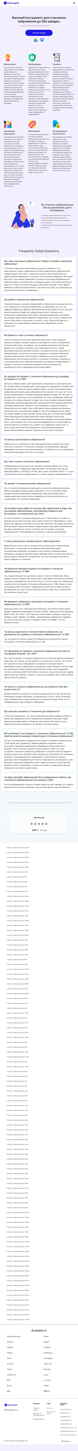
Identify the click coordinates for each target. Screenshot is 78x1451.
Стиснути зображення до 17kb (17, 1125)
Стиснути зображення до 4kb (16, 1086)
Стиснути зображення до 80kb (17, 1203)
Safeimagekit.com (22, 1441)
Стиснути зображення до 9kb (16, 1100)
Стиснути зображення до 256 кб (17, 1261)
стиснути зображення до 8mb (16, 1042)
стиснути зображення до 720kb (17, 930)
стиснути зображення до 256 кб (17, 847)
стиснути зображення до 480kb (17, 984)
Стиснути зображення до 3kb (16, 1081)
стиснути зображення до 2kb (16, 1062)
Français (47, 1347)
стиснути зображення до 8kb (16, 959)
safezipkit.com (65, 1413)
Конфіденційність (38, 1419)
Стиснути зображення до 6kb (16, 1096)
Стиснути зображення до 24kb (17, 1149)
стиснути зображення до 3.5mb (17, 1066)
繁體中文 (47, 1391)
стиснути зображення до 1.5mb (17, 1013)
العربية (46, 1375)
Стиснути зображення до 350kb (17, 1271)
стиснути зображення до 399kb (17, 935)
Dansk (46, 1336)
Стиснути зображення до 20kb (17, 1139)
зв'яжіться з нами (51, 1412)
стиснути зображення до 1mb (16, 1008)
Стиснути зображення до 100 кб (17, 1212)
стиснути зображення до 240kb (17, 920)
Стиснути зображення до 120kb (17, 1217)
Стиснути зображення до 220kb (17, 1246)
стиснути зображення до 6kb (16, 881)
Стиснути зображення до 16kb (17, 1120)
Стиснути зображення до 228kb (17, 1251)
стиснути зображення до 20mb (17, 1032)
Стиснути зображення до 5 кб (17, 1091)
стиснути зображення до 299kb (17, 979)
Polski (9, 1358)
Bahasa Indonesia (13, 1336)
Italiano (10, 1353)
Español (10, 1347)
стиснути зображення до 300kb (17, 901)
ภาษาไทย (47, 1380)
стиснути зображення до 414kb (17, 969)
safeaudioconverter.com (65, 1427)
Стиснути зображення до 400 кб (17, 1280)
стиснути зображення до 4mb (16, 1047)
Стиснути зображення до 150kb (17, 1232)
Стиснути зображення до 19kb (17, 1134)
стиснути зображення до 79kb (17, 998)
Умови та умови (36, 1409)
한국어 (9, 1386)
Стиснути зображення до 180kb (17, 1237)
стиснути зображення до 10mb (17, 1023)
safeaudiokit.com (65, 1424)
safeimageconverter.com (65, 1431)
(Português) (48, 1358)
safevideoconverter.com (65, 1435)
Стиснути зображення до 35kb (17, 1164)
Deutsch (10, 1342)
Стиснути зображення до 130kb (17, 1222)
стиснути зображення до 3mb (16, 1027)
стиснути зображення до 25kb (17, 891)
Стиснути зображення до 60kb (17, 1183)
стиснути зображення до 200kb (17, 867)
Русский (47, 1369)
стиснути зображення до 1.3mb (17, 1052)
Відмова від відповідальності (38, 1414)
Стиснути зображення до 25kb (17, 1154)
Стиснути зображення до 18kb (17, 1130)
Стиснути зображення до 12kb (17, 1110)
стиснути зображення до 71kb (17, 940)
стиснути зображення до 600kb (17, 896)
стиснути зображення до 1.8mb (17, 1037)
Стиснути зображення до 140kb (17, 1227)
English (46, 1342)
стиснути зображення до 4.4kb (17, 911)
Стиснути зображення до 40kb (17, 1169)
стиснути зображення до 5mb (16, 1018)
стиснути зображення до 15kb (17, 964)
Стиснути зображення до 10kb (17, 1105)
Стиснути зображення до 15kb (17, 1115)
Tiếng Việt (47, 1364)
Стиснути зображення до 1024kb (18, 1319)
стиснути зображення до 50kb (17, 950)
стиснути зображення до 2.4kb (17, 916)
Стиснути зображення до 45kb (17, 1173)
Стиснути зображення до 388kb (17, 1276)
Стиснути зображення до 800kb (17, 1314)
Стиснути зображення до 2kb (16, 1076)
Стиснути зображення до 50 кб (17, 1178)
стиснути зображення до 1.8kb (17, 945)
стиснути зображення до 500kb (17, 857)
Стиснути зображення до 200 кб (17, 1242)
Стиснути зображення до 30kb (17, 1159)
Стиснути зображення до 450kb (17, 1285)
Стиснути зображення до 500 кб (17, 1295)
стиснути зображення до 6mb (16, 1071)
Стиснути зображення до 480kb (17, 1290)
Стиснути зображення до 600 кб (17, 1310)
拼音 (8, 1391)
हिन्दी (8, 1380)
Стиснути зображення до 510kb (17, 1300)
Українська (11, 1375)
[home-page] (12, 3)
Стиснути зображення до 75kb (17, 1198)
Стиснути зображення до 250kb (17, 1256)
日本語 (46, 1386)
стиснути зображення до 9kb (16, 877)
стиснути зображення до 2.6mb (17, 1057)
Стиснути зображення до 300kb (17, 1266)
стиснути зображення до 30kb (17, 872)
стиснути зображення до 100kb (17, 852)
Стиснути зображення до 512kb (17, 1305)
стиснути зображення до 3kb (16, 886)
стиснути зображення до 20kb (17, 954)
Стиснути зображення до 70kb (17, 1193)
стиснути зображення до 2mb (16, 1003)
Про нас (49, 1408)
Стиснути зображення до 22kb (17, 1144)
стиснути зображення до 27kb (17, 989)
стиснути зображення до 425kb (17, 993)
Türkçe (9, 1369)
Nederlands (48, 1353)
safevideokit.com (65, 1409)
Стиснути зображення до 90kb (17, 1207)
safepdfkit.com (65, 1416)
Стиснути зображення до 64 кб (17, 1188)
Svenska (10, 1364)
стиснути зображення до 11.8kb (17, 906)
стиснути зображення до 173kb (17, 974)
